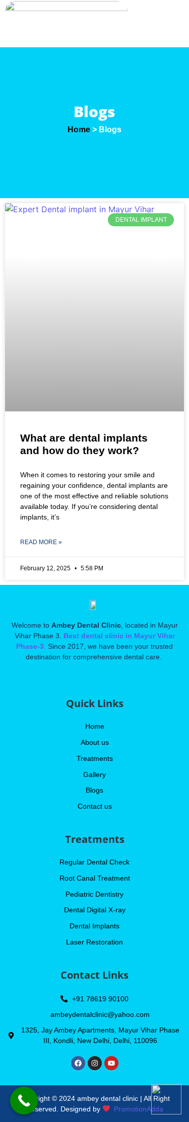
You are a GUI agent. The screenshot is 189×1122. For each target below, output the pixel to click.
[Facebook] (78, 1063)
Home (79, 129)
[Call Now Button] (24, 1100)
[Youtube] (111, 1063)
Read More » (41, 542)
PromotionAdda (138, 1109)
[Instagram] (95, 1063)
